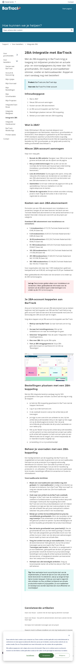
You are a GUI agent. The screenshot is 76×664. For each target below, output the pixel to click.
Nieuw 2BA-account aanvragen (41, 102)
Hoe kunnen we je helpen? (22, 25)
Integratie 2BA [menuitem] (11, 118)
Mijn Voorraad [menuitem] (11, 83)
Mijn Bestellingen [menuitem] (10, 89)
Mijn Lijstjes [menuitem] (10, 79)
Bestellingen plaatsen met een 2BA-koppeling (47, 112)
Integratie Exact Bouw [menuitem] (11, 106)
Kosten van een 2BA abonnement (42, 106)
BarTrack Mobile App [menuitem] (10, 129)
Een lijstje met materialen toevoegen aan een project (42, 625)
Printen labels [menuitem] (11, 135)
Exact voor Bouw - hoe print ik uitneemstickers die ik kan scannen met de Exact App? (48, 619)
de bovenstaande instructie (60, 312)
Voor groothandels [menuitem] (8, 54)
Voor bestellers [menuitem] (7, 61)
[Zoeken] (72, 30)
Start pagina (67, 9)
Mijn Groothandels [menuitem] (11, 95)
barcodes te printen (55, 464)
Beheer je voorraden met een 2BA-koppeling (46, 116)
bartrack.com (61, 324)
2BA (61, 158)
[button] (17, 54)
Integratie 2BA (32, 44)
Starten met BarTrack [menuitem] (10, 67)
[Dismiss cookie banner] (69, 635)
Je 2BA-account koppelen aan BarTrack (44, 109)
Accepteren (46, 655)
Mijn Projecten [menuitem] (11, 100)
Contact (71, 2)
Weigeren (62, 655)
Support (5, 44)
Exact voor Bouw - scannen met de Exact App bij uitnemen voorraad (47, 613)
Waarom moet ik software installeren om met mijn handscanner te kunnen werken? (49, 631)
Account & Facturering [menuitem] (10, 74)
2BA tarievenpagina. (34, 277)
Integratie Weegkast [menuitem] (9, 112)
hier (49, 180)
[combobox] (36, 30)
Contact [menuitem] (6, 139)
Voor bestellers (17, 44)
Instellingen (30, 655)
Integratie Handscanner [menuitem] (10, 123)
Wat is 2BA (34, 99)
